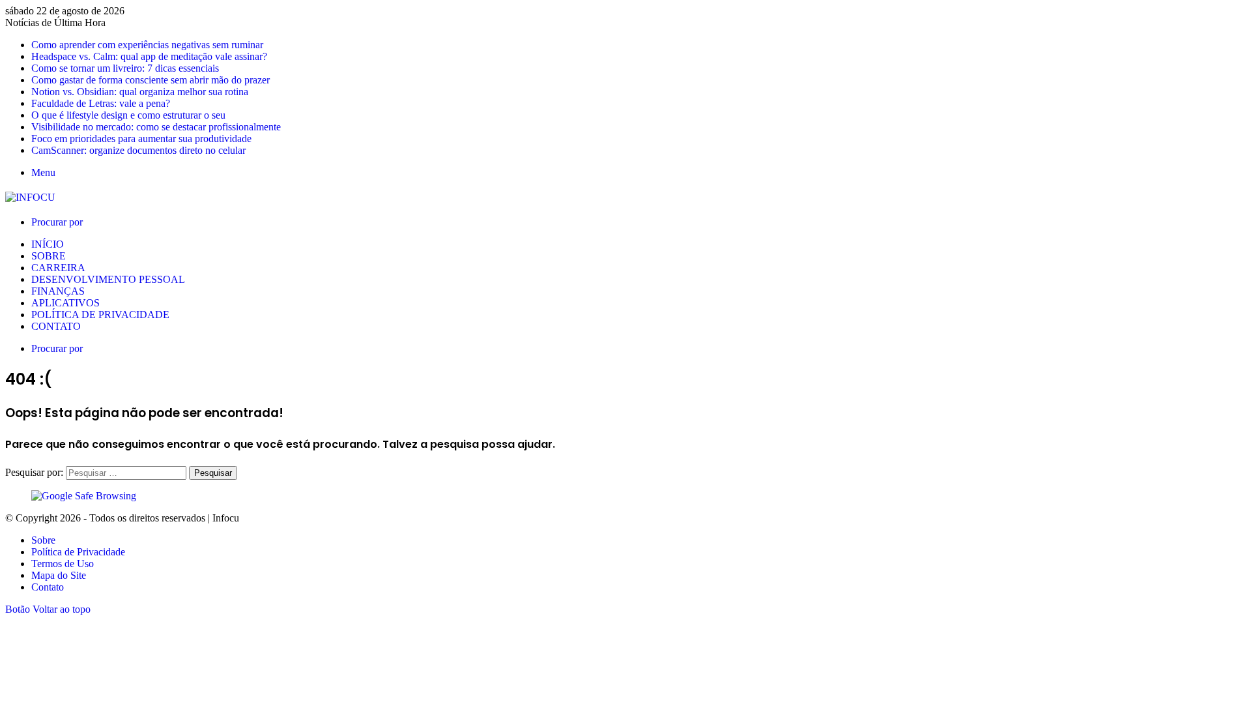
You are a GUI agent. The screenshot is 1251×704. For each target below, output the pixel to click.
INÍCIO (47, 244)
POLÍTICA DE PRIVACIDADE (100, 314)
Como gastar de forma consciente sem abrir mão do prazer (150, 79)
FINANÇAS (58, 291)
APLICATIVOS (65, 302)
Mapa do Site (58, 575)
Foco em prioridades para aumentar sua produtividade (141, 138)
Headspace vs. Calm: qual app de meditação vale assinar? (149, 56)
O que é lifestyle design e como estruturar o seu (128, 115)
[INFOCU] (30, 197)
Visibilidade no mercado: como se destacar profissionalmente (156, 126)
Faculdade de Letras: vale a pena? (100, 103)
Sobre (43, 540)
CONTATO (56, 326)
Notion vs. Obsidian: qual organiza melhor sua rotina (139, 91)
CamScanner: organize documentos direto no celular (138, 150)
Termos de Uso (62, 563)
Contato (47, 587)
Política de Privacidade (78, 551)
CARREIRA (58, 267)
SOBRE (48, 255)
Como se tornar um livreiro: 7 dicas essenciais (125, 68)
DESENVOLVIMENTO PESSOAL (108, 279)
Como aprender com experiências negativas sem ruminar (147, 44)
